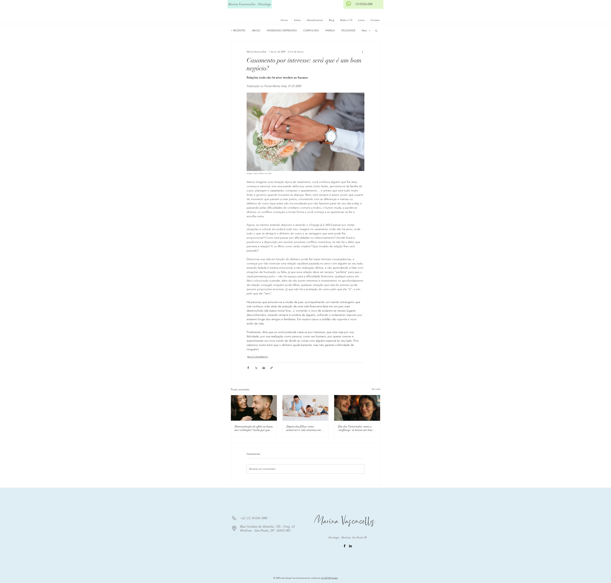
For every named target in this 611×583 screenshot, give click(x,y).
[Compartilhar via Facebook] (248, 367)
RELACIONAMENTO (257, 356)
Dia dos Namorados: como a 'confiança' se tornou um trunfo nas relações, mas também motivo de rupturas (356, 428)
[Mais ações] (362, 52)
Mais (364, 30)
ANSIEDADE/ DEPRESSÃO (282, 30)
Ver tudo (376, 389)
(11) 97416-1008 (364, 3)
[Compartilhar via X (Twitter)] (255, 367)
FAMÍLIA (330, 30)
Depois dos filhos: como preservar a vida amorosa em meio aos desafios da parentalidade (303, 428)
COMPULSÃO (311, 30)
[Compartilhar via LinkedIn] (263, 367)
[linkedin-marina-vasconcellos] (350, 546)
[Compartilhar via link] (271, 367)
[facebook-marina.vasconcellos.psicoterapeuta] (345, 546)
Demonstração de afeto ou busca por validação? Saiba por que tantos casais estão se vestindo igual (254, 428)
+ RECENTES (238, 30)
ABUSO (256, 30)
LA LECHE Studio (329, 577)
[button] (376, 30)
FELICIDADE (348, 30)
